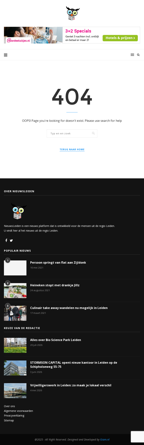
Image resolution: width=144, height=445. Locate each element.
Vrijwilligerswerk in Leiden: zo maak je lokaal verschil (70, 385)
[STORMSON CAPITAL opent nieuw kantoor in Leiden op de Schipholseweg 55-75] (15, 367)
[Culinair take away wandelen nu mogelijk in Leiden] (15, 313)
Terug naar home (72, 149)
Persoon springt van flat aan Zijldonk (58, 262)
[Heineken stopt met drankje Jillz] (15, 290)
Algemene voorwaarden (18, 411)
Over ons (9, 406)
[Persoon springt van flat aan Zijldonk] (15, 267)
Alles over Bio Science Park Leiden (55, 340)
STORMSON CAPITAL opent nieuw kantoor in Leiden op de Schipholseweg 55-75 (73, 364)
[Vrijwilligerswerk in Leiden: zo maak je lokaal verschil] (15, 390)
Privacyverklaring (14, 415)
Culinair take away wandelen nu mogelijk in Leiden (69, 308)
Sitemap (9, 420)
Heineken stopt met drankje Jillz (55, 285)
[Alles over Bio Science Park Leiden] (15, 345)
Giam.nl (105, 439)
